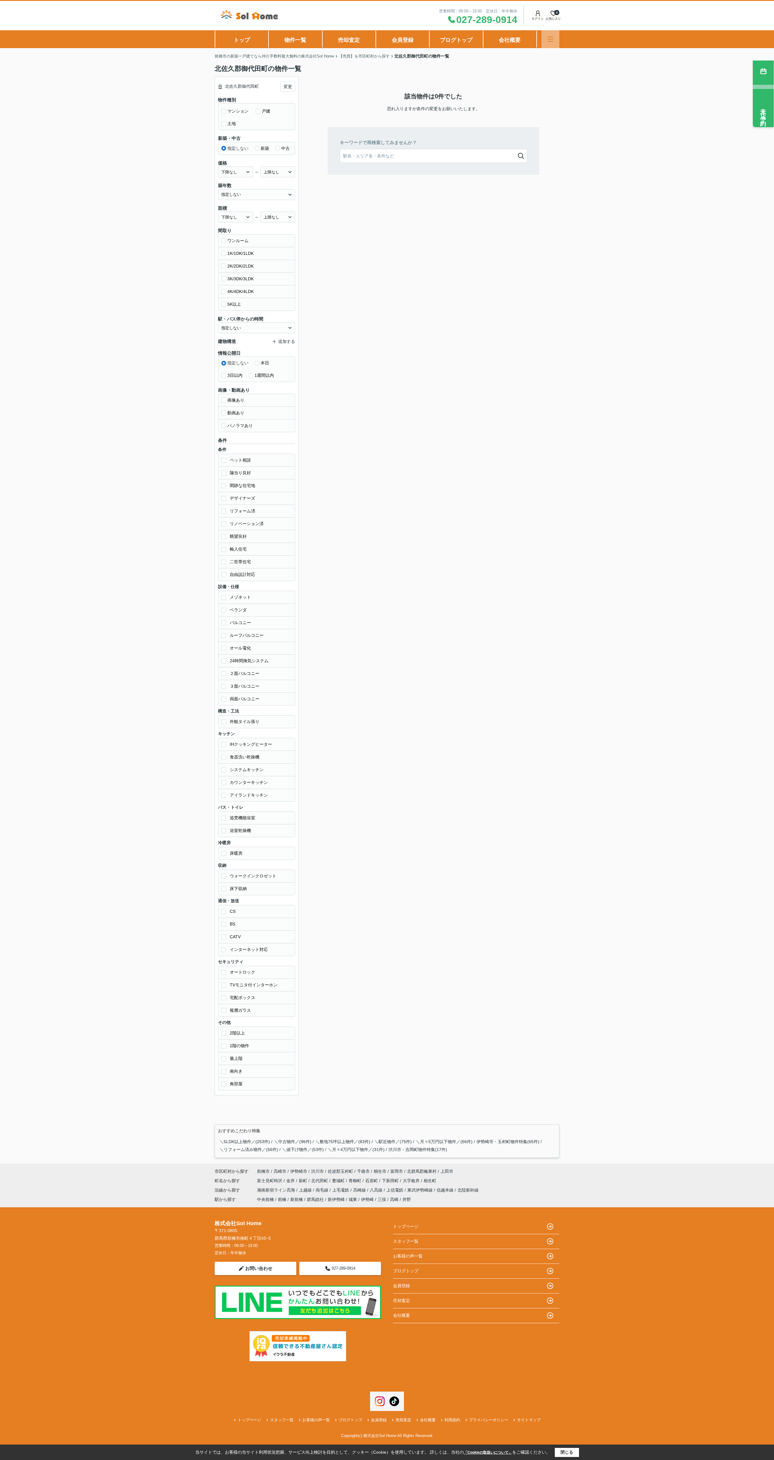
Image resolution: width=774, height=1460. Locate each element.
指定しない (238, 148)
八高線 (377, 1190)
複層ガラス (240, 1010)
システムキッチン (247, 769)
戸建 (266, 111)
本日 (265, 362)
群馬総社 (315, 1199)
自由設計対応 (242, 574)
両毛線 (323, 1190)
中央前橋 (265, 1199)
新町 (303, 1180)
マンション (238, 111)
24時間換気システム (249, 660)
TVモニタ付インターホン (254, 984)
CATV (235, 936)
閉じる (567, 1452)
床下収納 (238, 888)
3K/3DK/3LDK (240, 278)
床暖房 (236, 853)
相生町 (430, 1180)
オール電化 (240, 648)
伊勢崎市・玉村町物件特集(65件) (507, 1141)
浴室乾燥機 (240, 830)
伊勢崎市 (298, 1171)
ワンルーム (238, 240)
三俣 (382, 1199)
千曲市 (363, 1171)
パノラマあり (240, 425)
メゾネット (240, 597)
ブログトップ (456, 40)
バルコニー (240, 622)
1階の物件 (239, 1045)
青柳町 (356, 1180)
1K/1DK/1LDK (240, 253)
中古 (285, 148)
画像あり (235, 400)
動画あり (235, 412)
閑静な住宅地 (242, 485)
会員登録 (403, 40)
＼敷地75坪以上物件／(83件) (342, 1141)
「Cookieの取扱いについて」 (488, 1452)
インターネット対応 (249, 949)
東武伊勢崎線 (420, 1190)
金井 (291, 1180)
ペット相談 (240, 460)
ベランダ (238, 609)
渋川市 (317, 1171)
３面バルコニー (244, 686)
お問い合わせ (258, 1268)
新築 (265, 148)
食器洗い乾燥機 (244, 757)
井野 (406, 1199)
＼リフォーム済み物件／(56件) (249, 1149)
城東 (353, 1199)
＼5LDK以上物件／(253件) (245, 1141)
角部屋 (236, 1083)
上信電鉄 (395, 1190)
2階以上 (237, 1033)
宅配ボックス (242, 997)
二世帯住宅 (240, 561)
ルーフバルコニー (247, 635)
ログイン (538, 18)
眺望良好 (238, 536)
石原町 (372, 1180)
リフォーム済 (242, 510)
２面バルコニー (244, 673)
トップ (242, 40)
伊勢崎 (367, 1199)
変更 (288, 86)
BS (232, 924)
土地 (231, 123)
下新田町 (391, 1180)
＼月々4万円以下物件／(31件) (356, 1149)
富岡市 (396, 1171)
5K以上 (234, 304)
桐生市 (380, 1171)
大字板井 (412, 1180)
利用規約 (452, 1420)
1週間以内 (264, 375)
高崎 (394, 1199)
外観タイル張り (244, 721)
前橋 (282, 1199)
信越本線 (446, 1190)
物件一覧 (295, 40)
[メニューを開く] (550, 39)
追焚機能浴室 (242, 817)
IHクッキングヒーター (251, 744)
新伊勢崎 (336, 1199)
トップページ (405, 1226)
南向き (236, 1071)
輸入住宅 (238, 549)
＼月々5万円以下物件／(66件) (444, 1141)
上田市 (447, 1171)
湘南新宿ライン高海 (276, 1190)
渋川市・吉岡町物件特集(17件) (418, 1149)
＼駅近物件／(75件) (393, 1141)
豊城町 (339, 1180)
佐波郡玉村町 (340, 1171)
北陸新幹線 (468, 1190)
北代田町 (320, 1180)
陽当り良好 (240, 472)
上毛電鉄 (341, 1190)
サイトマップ (529, 1420)
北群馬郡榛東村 (422, 1171)
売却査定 (349, 40)
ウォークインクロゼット (253, 875)
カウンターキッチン (249, 782)
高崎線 (360, 1190)
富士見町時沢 (270, 1180)
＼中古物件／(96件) (292, 1141)
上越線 (306, 1190)
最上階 (236, 1058)
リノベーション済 (247, 523)
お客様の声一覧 (408, 1256)
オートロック (242, 972)
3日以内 (234, 375)
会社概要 (510, 40)
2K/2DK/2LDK (240, 266)
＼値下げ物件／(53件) (303, 1149)
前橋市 (263, 1171)
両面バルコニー (244, 698)
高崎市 (280, 1171)
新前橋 (296, 1199)
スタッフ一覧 (405, 1241)
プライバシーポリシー (488, 1420)
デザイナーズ (242, 498)
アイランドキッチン (249, 795)
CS (233, 911)
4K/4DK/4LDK (240, 291)
